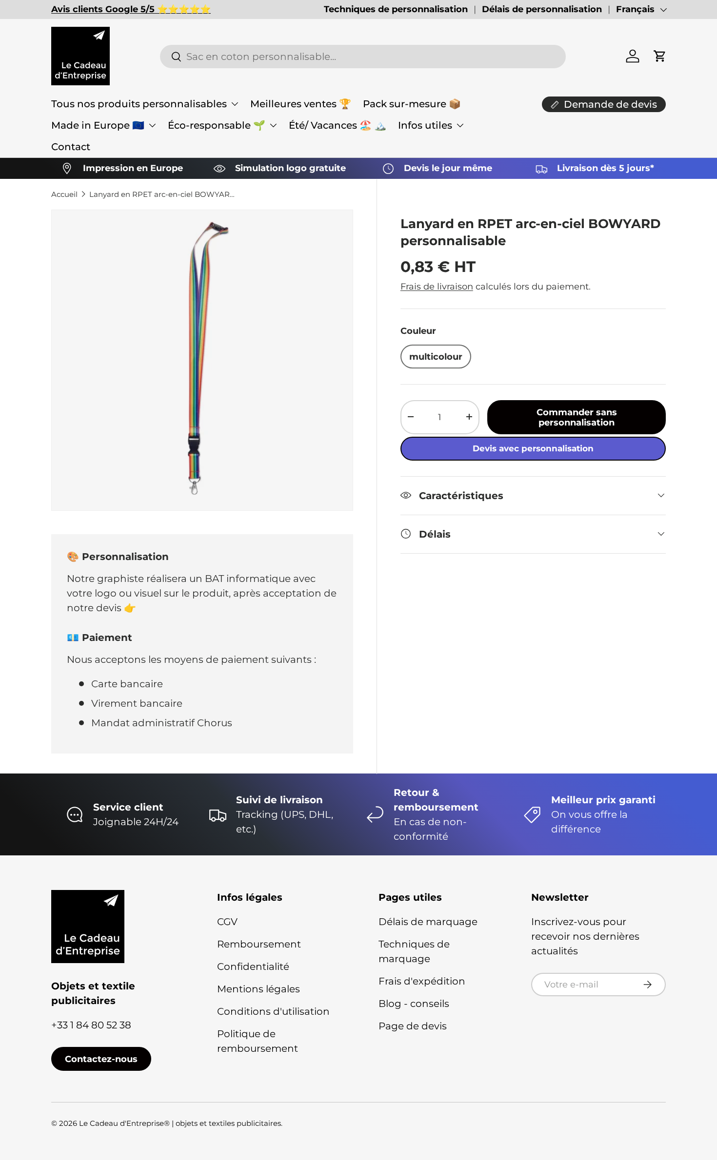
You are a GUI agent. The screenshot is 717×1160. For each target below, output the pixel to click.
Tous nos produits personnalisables (139, 104)
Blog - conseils (413, 1003)
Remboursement (259, 944)
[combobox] (362, 56)
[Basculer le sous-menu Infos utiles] (460, 125)
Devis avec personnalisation (533, 448)
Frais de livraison (436, 286)
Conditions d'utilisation (273, 1011)
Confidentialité (253, 966)
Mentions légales (258, 989)
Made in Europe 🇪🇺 (97, 125)
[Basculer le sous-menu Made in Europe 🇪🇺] (152, 125)
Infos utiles (425, 125)
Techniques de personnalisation (396, 9)
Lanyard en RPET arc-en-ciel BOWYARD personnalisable (162, 194)
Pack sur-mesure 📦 (412, 104)
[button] (660, 56)
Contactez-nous (101, 1059)
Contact (70, 147)
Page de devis (412, 1026)
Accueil (64, 194)
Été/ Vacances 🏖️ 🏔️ (337, 125)
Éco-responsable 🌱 (216, 125)
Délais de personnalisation (542, 9)
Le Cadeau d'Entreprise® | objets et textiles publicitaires (180, 1123)
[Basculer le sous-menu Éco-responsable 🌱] (273, 125)
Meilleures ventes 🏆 (300, 104)
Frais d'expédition (421, 981)
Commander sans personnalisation (577, 416)
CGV (227, 922)
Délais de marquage (428, 922)
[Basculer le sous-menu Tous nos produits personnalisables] (234, 104)
